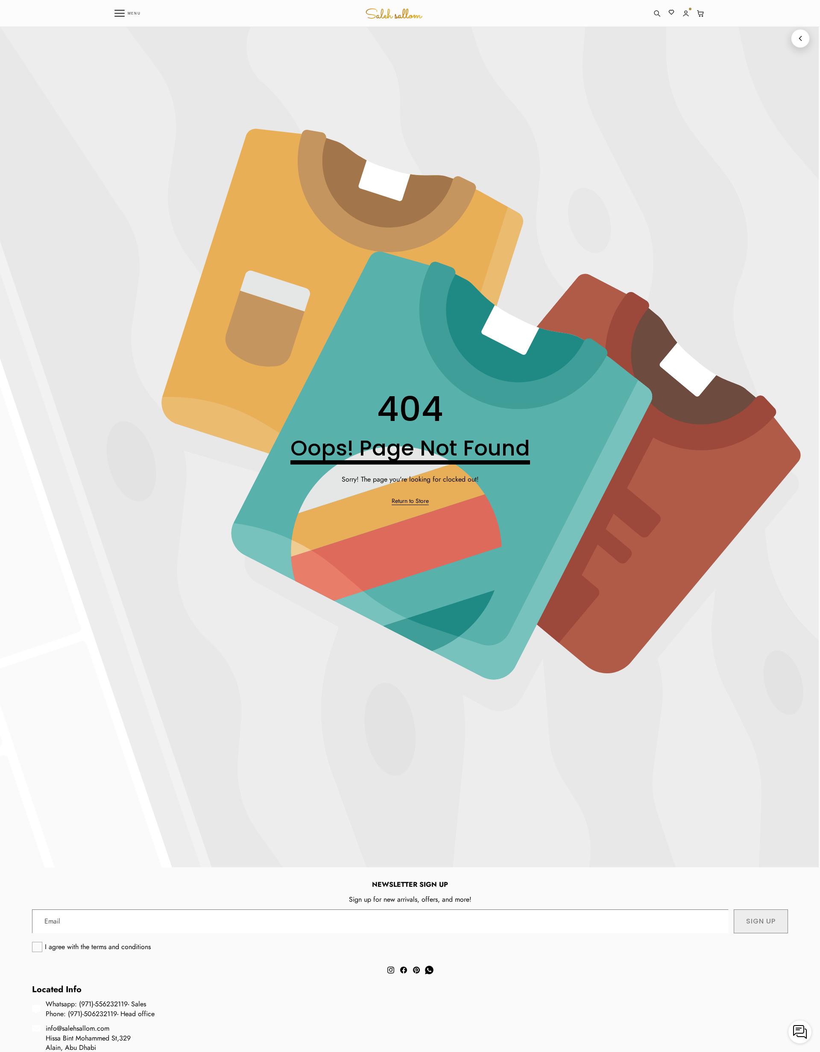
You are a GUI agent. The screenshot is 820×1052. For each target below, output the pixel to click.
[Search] (657, 13)
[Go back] (800, 38)
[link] (410, 501)
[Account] (686, 13)
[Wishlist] (671, 13)
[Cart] (700, 13)
